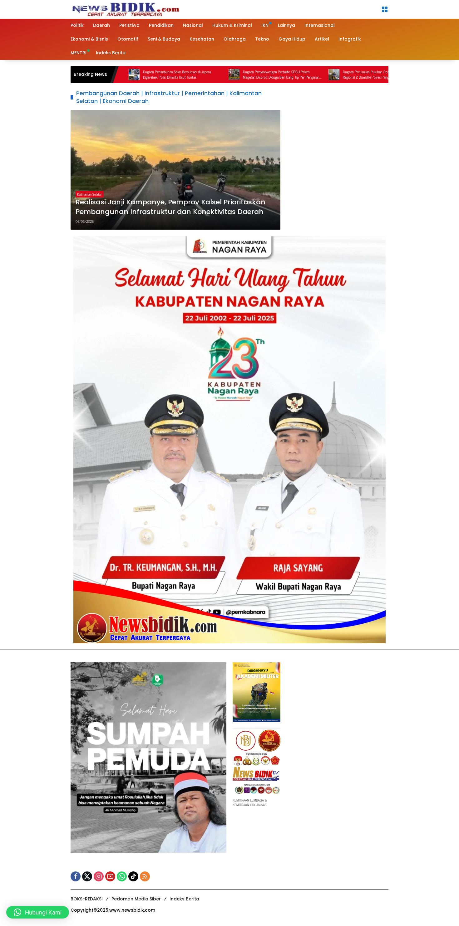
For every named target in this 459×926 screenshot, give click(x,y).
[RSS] (145, 876)
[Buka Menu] (384, 9)
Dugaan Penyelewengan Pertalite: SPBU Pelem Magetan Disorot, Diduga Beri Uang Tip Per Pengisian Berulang (238, 74)
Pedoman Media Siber (136, 899)
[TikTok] (133, 876)
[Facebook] (76, 876)
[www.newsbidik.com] (125, 8)
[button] (37, 912)
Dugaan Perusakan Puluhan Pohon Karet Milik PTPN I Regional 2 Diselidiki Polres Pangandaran (338, 74)
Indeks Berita (184, 899)
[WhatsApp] (122, 876)
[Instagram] (99, 876)
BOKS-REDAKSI (87, 899)
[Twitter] (87, 876)
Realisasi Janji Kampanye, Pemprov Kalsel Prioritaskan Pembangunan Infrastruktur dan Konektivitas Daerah (170, 207)
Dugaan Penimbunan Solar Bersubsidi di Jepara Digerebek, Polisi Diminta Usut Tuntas (134, 74)
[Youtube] (110, 876)
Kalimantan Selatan (89, 194)
